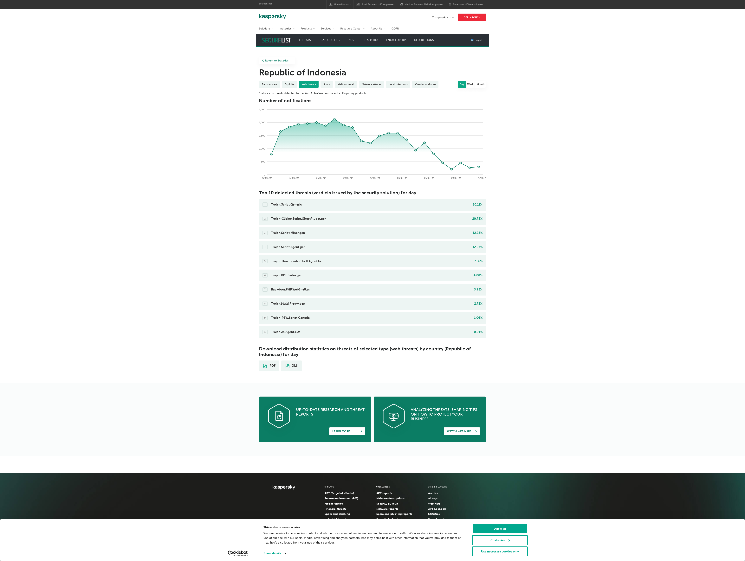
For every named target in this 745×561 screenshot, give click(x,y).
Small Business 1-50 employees (378, 4)
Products (306, 28)
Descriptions (424, 40)
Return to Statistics (276, 60)
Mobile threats (334, 503)
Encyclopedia (396, 40)
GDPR (395, 28)
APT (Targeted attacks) (339, 493)
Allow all (500, 528)
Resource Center (350, 28)
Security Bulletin (387, 503)
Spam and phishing (337, 513)
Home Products (342, 4)
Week (470, 84)
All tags (432, 498)
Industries (285, 28)
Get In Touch (472, 17)
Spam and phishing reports (394, 513)
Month (480, 84)
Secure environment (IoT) (341, 498)
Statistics (371, 40)
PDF (272, 365)
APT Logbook (437, 508)
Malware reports (387, 508)
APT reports (384, 493)
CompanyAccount (443, 17)
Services (326, 28)
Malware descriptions (390, 498)
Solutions (264, 28)
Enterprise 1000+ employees (468, 4)
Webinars (434, 503)
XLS (294, 365)
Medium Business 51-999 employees (424, 4)
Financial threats (335, 508)
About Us (376, 28)
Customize (497, 540)
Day (461, 84)
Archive (433, 493)
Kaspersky (272, 14)
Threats (329, 487)
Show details (272, 553)
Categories (383, 487)
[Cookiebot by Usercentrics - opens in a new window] (238, 553)
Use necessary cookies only (500, 551)
